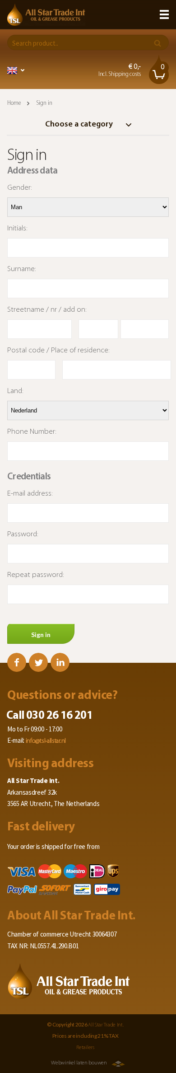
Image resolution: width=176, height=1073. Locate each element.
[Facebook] (16, 662)
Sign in (41, 634)
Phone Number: (31, 432)
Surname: (21, 269)
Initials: (17, 228)
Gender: (19, 188)
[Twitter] (38, 662)
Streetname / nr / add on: (47, 310)
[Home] (46, 15)
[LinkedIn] (60, 662)
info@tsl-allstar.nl (46, 741)
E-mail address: (30, 493)
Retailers (85, 1047)
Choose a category (80, 125)
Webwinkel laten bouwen (79, 1063)
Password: (22, 534)
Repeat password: (35, 575)
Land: (15, 391)
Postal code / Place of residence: (58, 350)
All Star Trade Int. (105, 1025)
